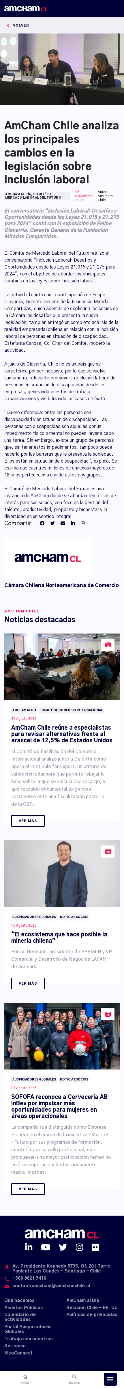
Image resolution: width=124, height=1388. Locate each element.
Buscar (75, 1379)
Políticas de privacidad (92, 1315)
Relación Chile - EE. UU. (92, 1308)
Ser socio (15, 1346)
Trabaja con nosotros (28, 1339)
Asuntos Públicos (23, 1308)
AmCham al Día (82, 1300)
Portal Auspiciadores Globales (28, 1329)
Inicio (24, 1379)
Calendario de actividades (20, 1317)
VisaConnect (18, 1353)
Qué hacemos (19, 1300)
